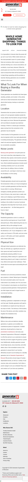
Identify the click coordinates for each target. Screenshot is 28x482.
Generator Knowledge (21, 50)
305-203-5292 (13, 9)
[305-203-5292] (1, 9)
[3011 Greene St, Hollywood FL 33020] (1, 11)
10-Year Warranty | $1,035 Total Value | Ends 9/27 (14, 1)
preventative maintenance (8, 332)
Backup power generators (8, 152)
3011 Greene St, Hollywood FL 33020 (13, 11)
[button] (2, 19)
